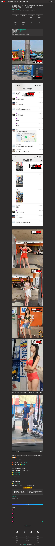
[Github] (53, 1)
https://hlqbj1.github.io (16, 476)
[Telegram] (51, 1)
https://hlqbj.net (20, 30)
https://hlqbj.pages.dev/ (16, 474)
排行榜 (15, 9)
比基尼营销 (22, 455)
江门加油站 (25, 455)
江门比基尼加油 (29, 455)
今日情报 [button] (9, 1)
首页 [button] (6, 1)
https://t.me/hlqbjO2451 (16, 483)
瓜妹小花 (13, 11)
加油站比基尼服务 (14, 455)
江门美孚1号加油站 (35, 455)
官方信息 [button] (26, 1)
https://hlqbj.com (20, 31)
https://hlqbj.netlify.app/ (16, 472)
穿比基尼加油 (39, 455)
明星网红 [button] (15, 1)
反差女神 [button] (18, 1)
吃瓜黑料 (18, 455)
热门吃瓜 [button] (12, 1)
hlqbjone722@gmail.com (19, 32)
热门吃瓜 (18, 9)
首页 (12, 9)
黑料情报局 (25, 544)
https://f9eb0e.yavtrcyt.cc (22, 29)
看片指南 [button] (24, 1)
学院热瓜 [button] (21, 1)
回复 (42, 513)
